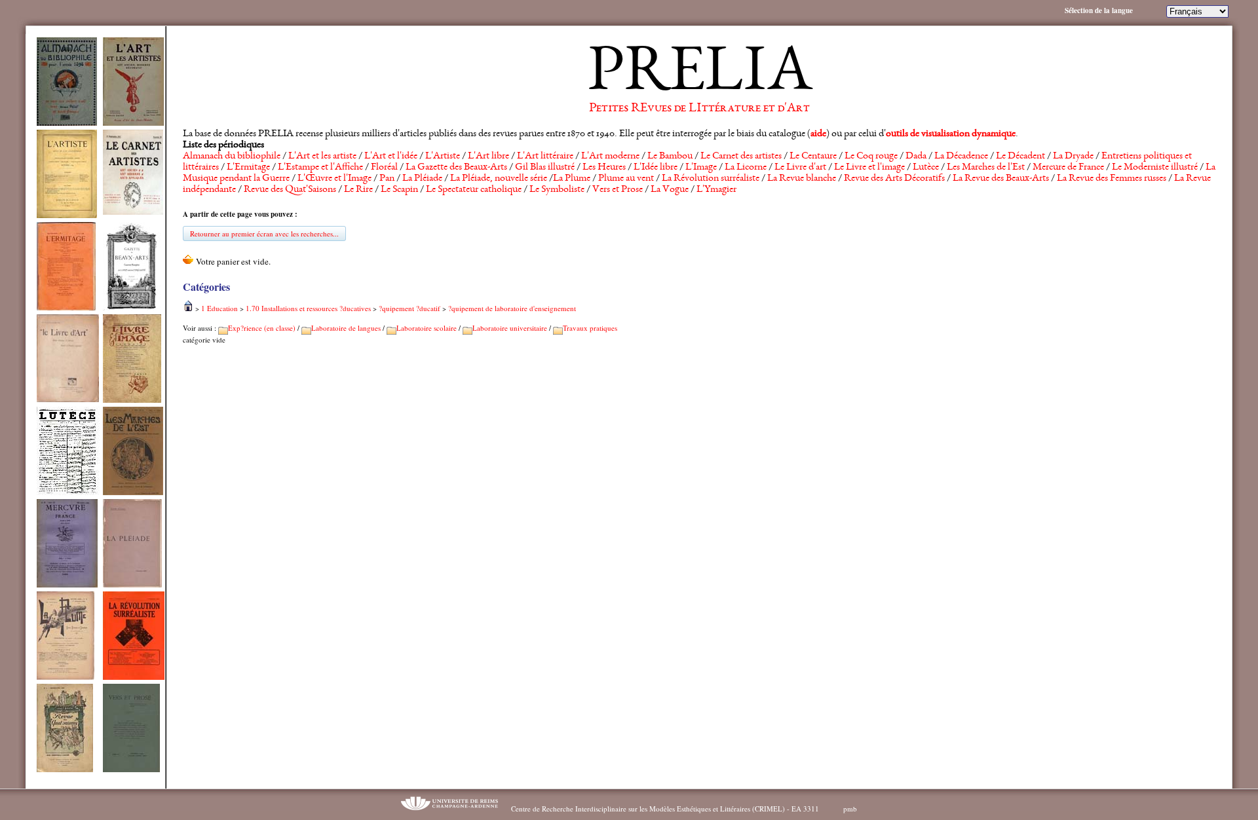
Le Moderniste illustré (1155, 167)
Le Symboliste (556, 190)
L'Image (701, 167)
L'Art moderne (610, 156)
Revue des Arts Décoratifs (894, 179)
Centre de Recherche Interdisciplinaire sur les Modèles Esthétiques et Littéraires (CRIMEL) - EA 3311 (665, 808)
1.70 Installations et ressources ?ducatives (308, 308)
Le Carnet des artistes (741, 156)
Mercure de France (1068, 167)
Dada (915, 156)
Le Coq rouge (871, 156)
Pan (386, 179)
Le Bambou (670, 156)
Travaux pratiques (590, 328)
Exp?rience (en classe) (261, 328)
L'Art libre (488, 156)
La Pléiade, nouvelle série (498, 179)
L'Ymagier (716, 190)
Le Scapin (399, 190)
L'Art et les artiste (322, 156)
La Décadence (961, 156)
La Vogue (670, 190)
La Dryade (1073, 156)
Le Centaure (813, 156)
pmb (850, 808)
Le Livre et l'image (869, 167)
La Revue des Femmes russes (1111, 179)
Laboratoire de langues (346, 328)
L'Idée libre (655, 167)
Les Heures (604, 167)
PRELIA (699, 75)
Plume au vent (626, 179)
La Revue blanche (801, 179)
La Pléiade (422, 179)
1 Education (219, 308)
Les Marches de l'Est (986, 167)
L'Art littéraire (545, 156)
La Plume (571, 179)
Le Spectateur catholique (474, 190)
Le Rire (358, 190)
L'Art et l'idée (390, 156)
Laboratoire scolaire (426, 328)
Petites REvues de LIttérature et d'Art (699, 108)
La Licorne (746, 167)
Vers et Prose (617, 190)
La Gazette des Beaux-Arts (456, 167)
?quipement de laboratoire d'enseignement (512, 308)
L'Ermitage (248, 167)
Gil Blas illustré (545, 167)
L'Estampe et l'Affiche (320, 167)
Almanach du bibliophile (231, 156)
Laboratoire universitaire (509, 328)
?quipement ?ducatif (409, 308)
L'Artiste (442, 156)
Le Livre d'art (800, 167)
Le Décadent (1020, 156)
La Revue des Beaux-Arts (1001, 179)
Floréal (384, 167)
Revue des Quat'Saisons (290, 190)
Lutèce (926, 167)
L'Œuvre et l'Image (334, 179)
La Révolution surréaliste (710, 179)
